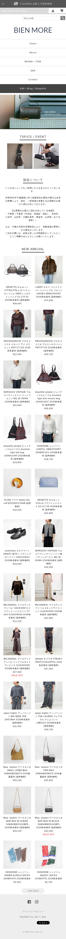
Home (33, 43)
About (33, 52)
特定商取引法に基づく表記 (33, 917)
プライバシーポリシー (33, 911)
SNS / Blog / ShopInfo (33, 88)
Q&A (33, 70)
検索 (62, 18)
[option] (19, 156)
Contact (33, 79)
